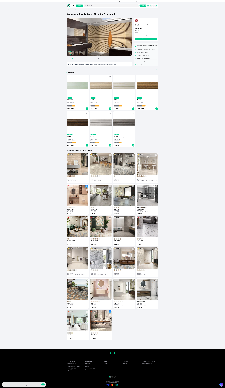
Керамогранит (88, 363)
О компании (125, 361)
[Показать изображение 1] (69, 53)
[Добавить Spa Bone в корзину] (133, 108)
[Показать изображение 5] (83, 53)
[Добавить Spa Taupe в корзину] (133, 145)
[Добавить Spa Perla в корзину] (110, 145)
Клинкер (87, 364)
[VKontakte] (114, 353)
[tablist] (89, 59)
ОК (43, 384)
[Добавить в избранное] (87, 77)
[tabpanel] (99, 64)
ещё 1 (156, 35)
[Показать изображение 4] (80, 53)
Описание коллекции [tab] (78, 59)
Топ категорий (88, 369)
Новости (106, 363)
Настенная (144, 35)
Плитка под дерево (150, 35)
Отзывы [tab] (100, 59)
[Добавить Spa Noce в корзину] (87, 145)
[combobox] (112, 5)
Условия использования (147, 363)
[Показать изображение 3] (76, 53)
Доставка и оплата (108, 364)
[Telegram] (110, 353)
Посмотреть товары (146, 38)
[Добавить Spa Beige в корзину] (110, 108)
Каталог (105, 361)
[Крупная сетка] (156, 69)
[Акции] (151, 5)
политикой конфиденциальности (27, 385)
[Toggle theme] (156, 5)
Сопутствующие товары (90, 368)
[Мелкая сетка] (157, 69)
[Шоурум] (148, 5)
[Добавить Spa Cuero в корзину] (156, 108)
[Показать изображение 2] (73, 53)
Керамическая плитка (89, 361)
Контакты (125, 363)
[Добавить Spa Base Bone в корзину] (87, 108)
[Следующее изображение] (130, 37)
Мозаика (87, 366)
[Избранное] (153, 5)
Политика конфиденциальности (148, 361)
